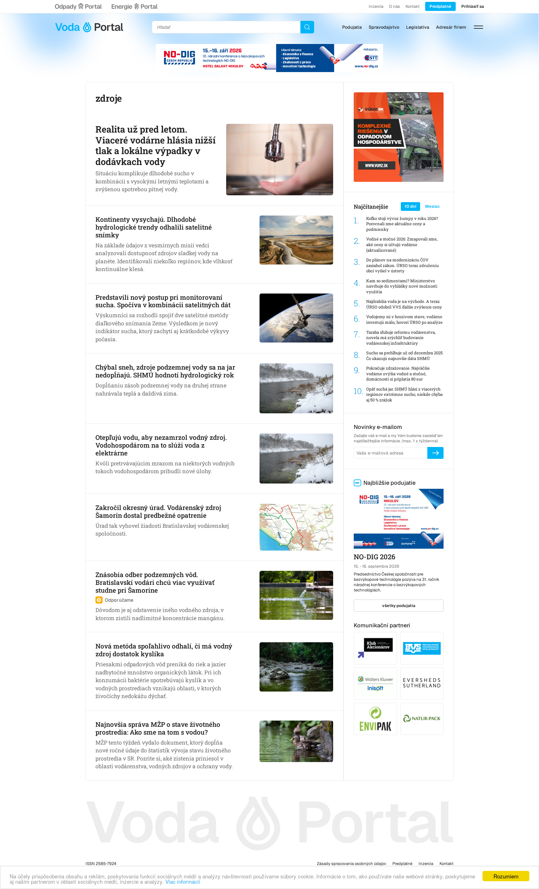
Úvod (89, 27)
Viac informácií (182, 881)
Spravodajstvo (384, 27)
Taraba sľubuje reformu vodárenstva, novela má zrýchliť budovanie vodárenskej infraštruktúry (401, 338)
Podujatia (352, 27)
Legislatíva (417, 27)
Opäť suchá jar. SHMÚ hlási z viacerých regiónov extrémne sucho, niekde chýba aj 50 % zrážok (404, 394)
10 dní (410, 206)
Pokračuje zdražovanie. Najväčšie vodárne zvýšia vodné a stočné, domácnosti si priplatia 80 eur (398, 374)
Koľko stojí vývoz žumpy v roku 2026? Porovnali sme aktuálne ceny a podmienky (402, 224)
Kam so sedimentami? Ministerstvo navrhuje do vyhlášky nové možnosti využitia (401, 286)
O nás (394, 6)
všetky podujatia (398, 605)
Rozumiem (505, 876)
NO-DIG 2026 (374, 556)
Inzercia (376, 6)
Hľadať (307, 27)
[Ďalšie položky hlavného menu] (478, 27)
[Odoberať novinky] (435, 453)
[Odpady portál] (78, 6)
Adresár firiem (451, 27)
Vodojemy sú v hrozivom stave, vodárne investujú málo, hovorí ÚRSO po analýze (404, 319)
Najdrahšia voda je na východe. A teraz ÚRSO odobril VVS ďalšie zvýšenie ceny (404, 304)
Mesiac (432, 206)
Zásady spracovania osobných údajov (351, 863)
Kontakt (412, 6)
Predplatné (440, 6)
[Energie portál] (134, 6)
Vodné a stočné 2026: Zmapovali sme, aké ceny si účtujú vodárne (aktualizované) (402, 244)
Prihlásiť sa (472, 6)
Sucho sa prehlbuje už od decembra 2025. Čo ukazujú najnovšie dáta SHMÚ (405, 355)
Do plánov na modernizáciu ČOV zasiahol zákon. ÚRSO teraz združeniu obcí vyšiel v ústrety (402, 265)
